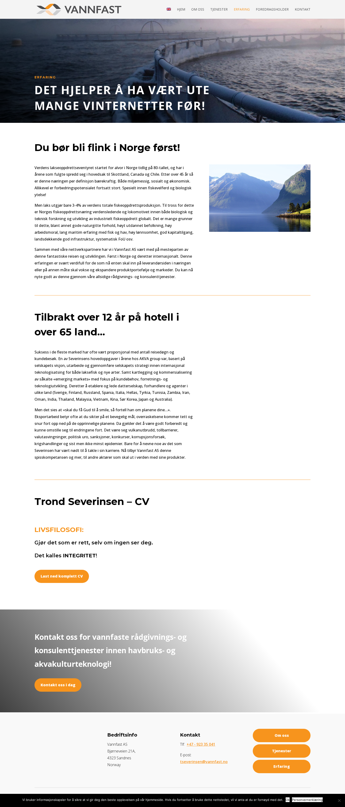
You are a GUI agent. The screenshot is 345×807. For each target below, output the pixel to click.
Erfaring (242, 10)
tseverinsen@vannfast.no (204, 761)
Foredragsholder (272, 10)
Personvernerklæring (307, 800)
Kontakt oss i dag (58, 684)
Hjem (181, 10)
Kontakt (302, 10)
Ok (288, 800)
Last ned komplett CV (62, 576)
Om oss (197, 10)
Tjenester (219, 10)
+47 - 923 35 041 (201, 744)
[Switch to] (169, 13)
